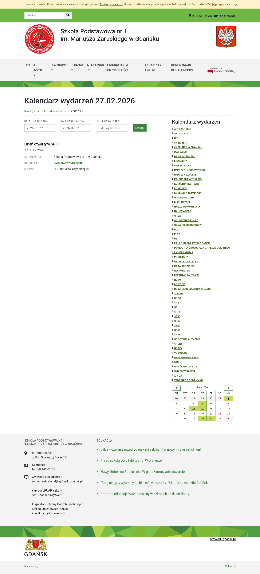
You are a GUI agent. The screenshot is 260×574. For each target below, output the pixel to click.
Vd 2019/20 (180, 352)
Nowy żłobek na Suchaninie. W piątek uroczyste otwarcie (142, 472)
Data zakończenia (72, 121)
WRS (176, 362)
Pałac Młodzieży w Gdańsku (192, 243)
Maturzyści (182, 202)
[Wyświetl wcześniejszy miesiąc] (176, 388)
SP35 (177, 316)
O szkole (39, 67)
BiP (176, 138)
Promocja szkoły (186, 261)
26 (202, 418)
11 (193, 408)
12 (202, 408)
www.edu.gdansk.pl (223, 539)
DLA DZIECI (180, 151)
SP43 (177, 320)
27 (211, 418)
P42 (176, 229)
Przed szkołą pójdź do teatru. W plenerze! (131, 460)
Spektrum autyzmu (187, 339)
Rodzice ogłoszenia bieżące (192, 288)
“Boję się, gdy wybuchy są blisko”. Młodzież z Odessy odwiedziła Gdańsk (154, 483)
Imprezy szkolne (185, 174)
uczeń (178, 348)
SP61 (177, 334)
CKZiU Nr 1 (180, 142)
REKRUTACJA (182, 270)
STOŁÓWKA (95, 65)
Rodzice (77, 65)
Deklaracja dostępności (182, 67)
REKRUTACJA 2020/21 (186, 275)
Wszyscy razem (184, 371)
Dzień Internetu (184, 156)
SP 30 (177, 298)
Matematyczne (184, 197)
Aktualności (182, 129)
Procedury (181, 256)
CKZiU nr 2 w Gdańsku (188, 147)
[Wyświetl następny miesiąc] (228, 388)
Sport (178, 343)
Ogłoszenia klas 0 (186, 220)
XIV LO (178, 375)
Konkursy (180, 188)
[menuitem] (40, 70)
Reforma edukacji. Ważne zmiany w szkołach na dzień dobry (144, 494)
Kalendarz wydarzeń (55, 111)
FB (28, 65)
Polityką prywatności (111, 4)
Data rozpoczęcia (35, 121)
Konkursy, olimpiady (188, 193)
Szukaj (139, 128)
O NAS (177, 215)
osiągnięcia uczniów (188, 225)
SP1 (176, 307)
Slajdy (178, 293)
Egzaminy (180, 161)
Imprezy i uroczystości (190, 170)
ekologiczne (182, 165)
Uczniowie (58, 65)
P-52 (177, 234)
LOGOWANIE (227, 16)
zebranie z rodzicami (188, 380)
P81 (176, 238)
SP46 (177, 325)
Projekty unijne (153, 67)
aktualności (182, 133)
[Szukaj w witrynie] (68, 15)
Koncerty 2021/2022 (186, 183)
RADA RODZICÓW (184, 266)
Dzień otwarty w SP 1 (41, 144)
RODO (177, 279)
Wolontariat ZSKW (186, 357)
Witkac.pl (230, 566)
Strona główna (32, 111)
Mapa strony (31, 566)
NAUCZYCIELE (182, 211)
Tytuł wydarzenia (108, 121)
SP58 (177, 330)
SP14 (177, 311)
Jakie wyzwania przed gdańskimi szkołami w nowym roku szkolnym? (151, 449)
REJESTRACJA (202, 16)
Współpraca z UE (185, 366)
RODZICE (179, 284)
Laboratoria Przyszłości (117, 67)
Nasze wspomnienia (187, 206)
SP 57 (177, 302)
